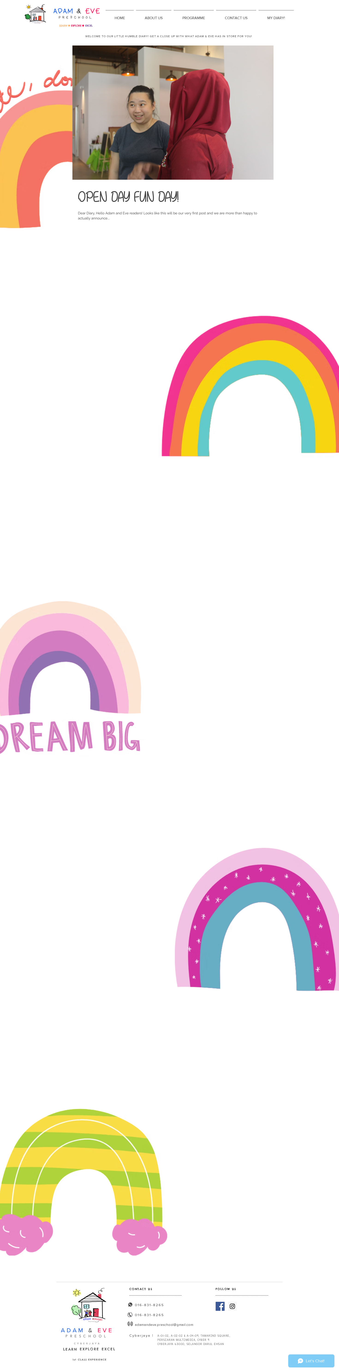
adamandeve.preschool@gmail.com (164, 1324)
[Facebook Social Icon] (220, 1306)
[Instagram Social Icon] (232, 1306)
